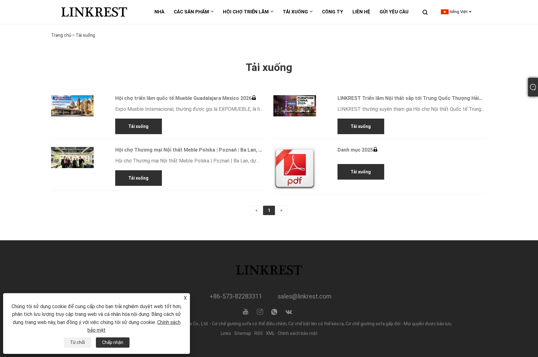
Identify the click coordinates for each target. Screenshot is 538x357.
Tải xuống (85, 35)
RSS (258, 333)
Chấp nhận (112, 342)
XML (270, 333)
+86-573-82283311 (236, 296)
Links (226, 333)
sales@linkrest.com (305, 296)
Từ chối (77, 342)
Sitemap (242, 333)
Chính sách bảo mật (298, 333)
